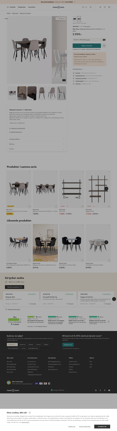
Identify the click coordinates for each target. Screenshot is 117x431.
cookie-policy (25, 422)
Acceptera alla (102, 426)
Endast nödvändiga (84, 426)
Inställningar (71, 426)
